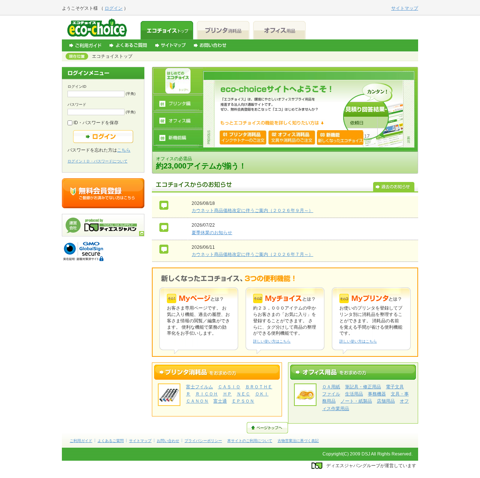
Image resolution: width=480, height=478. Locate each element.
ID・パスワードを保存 (95, 122)
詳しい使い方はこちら (272, 341)
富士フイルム (199, 386)
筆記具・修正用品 (363, 386)
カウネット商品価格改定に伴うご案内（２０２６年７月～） (252, 254)
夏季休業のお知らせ (212, 232)
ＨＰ (227, 394)
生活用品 (354, 394)
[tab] (178, 81)
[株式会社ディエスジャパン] (103, 234)
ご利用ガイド (85, 45)
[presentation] (177, 80)
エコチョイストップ (167, 30)
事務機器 (377, 394)
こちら (123, 150)
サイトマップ (170, 45)
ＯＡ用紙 (331, 386)
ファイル (331, 394)
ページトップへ (267, 427)
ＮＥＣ (243, 394)
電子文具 (395, 386)
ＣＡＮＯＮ (197, 401)
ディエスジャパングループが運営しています (371, 465)
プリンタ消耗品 (223, 30)
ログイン (114, 8)
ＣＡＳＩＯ (229, 386)
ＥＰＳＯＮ (243, 401)
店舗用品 (386, 401)
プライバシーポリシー (203, 441)
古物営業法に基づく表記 (298, 441)
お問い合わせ (210, 45)
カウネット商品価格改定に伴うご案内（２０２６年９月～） (252, 210)
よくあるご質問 (128, 45)
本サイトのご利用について (249, 441)
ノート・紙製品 (356, 401)
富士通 (220, 401)
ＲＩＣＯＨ (206, 394)
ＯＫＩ (261, 394)
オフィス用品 (279, 30)
